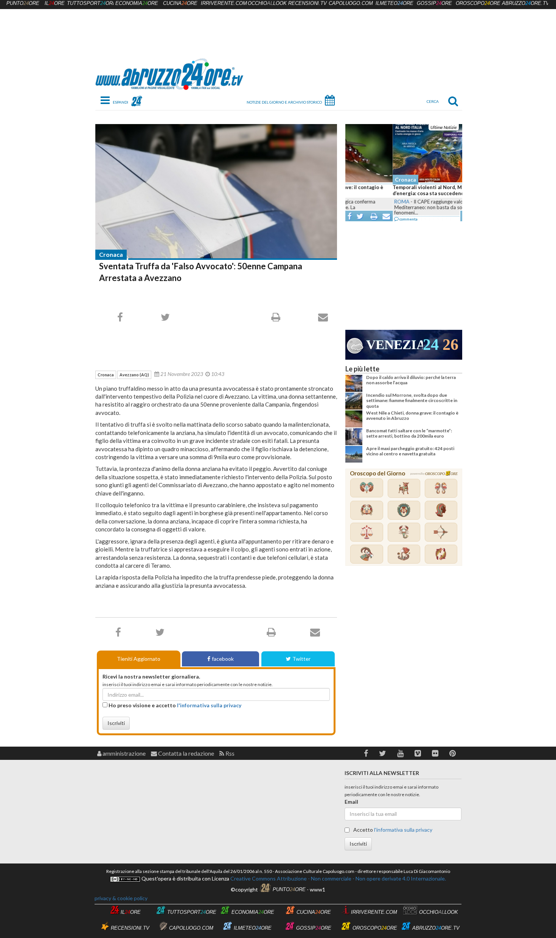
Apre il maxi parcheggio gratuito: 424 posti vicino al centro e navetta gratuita (410, 451)
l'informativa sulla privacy (209, 705)
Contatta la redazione (185, 753)
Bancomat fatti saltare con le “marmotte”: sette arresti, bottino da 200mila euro (409, 433)
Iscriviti (116, 723)
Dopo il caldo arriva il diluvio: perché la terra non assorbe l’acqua (411, 379)
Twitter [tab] (301, 658)
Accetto (392, 829)
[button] (366, 753)
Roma (354, 202)
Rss (229, 753)
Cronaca (111, 254)
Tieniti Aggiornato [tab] (138, 658)
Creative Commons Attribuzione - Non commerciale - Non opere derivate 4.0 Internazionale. (337, 878)
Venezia (394, 344)
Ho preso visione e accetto (174, 705)
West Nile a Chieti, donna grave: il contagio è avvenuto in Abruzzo (412, 415)
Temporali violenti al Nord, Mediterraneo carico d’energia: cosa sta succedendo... (402, 190)
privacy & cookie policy (121, 898)
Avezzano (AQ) (134, 374)
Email (351, 801)
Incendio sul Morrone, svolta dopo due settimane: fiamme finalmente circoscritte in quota (411, 400)
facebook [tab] (223, 658)
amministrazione (123, 753)
